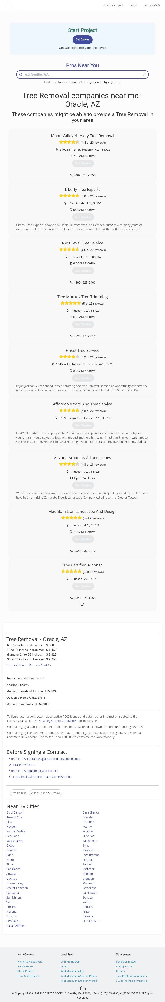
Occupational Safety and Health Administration (40, 777)
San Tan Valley (15, 831)
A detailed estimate (22, 765)
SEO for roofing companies (131, 980)
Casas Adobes (15, 926)
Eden (9, 855)
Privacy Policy (124, 966)
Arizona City (14, 817)
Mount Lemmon (17, 888)
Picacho (87, 831)
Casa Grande (91, 812)
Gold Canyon (14, 812)
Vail (8, 902)
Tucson (11, 916)
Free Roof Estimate (28, 976)
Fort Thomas (90, 855)
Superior (88, 836)
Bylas (85, 845)
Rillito (86, 911)
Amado (11, 907)
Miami (10, 860)
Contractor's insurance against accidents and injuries (44, 759)
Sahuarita (12, 893)
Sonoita (87, 897)
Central (11, 850)
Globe (10, 845)
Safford (87, 864)
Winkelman (89, 841)
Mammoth (89, 883)
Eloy (9, 822)
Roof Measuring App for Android (79, 980)
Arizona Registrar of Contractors (56, 721)
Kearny (87, 826)
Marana (11, 911)
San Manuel (14, 897)
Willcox (87, 902)
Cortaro (87, 907)
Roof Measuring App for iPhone (79, 976)
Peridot (87, 860)
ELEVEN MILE (91, 921)
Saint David (89, 893)
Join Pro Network (70, 961)
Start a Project (113, 5)
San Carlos (13, 869)
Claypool (88, 850)
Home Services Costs (30, 961)
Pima (9, 864)
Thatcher (88, 869)
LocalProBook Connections (131, 976)
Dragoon (88, 878)
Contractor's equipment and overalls (33, 771)
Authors (120, 971)
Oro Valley (13, 921)
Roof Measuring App (72, 971)
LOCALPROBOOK (29, 5)
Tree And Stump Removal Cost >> (29, 665)
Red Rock (12, 836)
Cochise (11, 878)
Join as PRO (152, 5)
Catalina (87, 916)
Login (133, 5)
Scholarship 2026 (126, 961)
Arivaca (11, 874)
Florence (88, 822)
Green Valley (14, 883)
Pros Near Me (25, 966)
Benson (87, 874)
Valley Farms (14, 841)
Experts (65, 966)
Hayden (11, 826)
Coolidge (88, 817)
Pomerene (89, 888)
